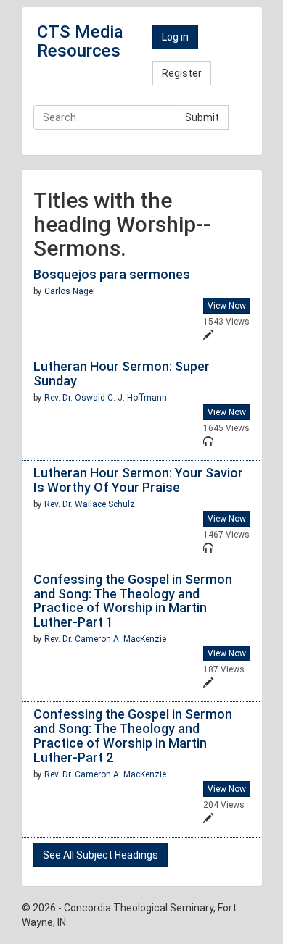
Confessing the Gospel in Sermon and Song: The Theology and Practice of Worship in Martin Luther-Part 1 (132, 601)
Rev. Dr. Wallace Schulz (89, 504)
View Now (227, 306)
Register (182, 73)
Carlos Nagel (69, 291)
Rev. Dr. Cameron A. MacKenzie (105, 639)
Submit (202, 117)
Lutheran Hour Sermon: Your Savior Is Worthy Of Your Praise (138, 480)
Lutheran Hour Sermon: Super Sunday (121, 373)
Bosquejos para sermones (111, 274)
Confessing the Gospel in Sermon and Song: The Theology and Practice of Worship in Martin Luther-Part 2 (132, 735)
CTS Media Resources (80, 41)
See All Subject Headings (100, 855)
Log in (175, 37)
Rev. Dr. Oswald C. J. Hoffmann (105, 398)
